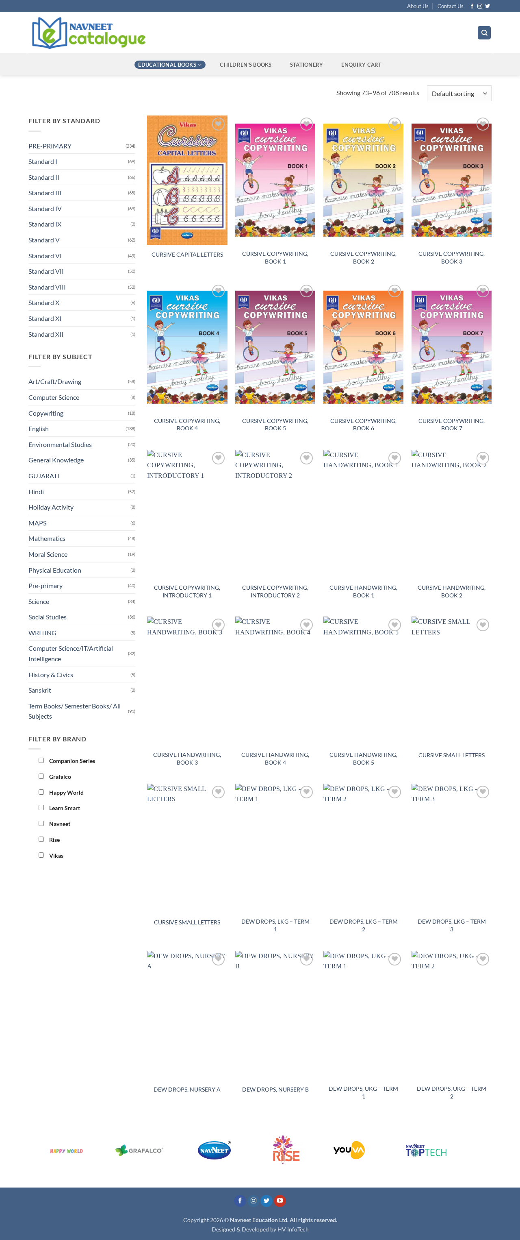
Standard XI (44, 318)
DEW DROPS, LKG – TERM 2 (363, 925)
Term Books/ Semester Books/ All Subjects (74, 711)
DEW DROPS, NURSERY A (187, 1089)
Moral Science (47, 554)
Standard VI (45, 255)
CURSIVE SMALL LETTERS (451, 755)
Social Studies (47, 617)
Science (38, 601)
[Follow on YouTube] (280, 1201)
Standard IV (45, 208)
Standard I (42, 161)
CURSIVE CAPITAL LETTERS (187, 254)
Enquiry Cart (361, 64)
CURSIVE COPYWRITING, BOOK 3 (451, 257)
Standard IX (44, 224)
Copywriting (45, 413)
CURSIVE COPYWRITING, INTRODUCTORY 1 (187, 591)
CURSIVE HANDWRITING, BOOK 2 (451, 591)
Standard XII (45, 334)
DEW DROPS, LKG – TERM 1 (275, 925)
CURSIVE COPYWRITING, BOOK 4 (187, 424)
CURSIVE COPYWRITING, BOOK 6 (363, 424)
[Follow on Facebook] (472, 6)
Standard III (44, 192)
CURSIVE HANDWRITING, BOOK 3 (187, 758)
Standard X (43, 302)
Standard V (44, 240)
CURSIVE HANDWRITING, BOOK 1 (363, 591)
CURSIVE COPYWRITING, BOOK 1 (275, 257)
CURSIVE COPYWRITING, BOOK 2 (363, 257)
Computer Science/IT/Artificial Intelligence (70, 653)
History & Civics (50, 674)
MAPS (37, 523)
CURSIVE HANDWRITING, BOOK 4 (275, 758)
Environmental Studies (60, 444)
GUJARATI (43, 475)
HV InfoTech (293, 1229)
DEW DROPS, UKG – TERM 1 (363, 1092)
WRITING (42, 632)
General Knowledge (56, 460)
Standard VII (46, 271)
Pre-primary (45, 585)
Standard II (43, 177)
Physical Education (54, 570)
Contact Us (451, 6)
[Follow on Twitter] (487, 6)
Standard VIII (47, 287)
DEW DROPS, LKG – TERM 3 (452, 925)
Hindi (36, 491)
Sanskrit (39, 690)
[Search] (484, 32)
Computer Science (53, 397)
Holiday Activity (51, 507)
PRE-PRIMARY (50, 146)
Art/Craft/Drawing (54, 381)
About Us (418, 6)
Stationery (306, 64)
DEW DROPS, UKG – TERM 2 (451, 1092)
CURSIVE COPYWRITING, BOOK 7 (451, 424)
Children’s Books (245, 64)
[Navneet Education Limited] (158, 32)
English (38, 428)
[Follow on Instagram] (479, 6)
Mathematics (46, 538)
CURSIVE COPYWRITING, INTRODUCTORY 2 (275, 591)
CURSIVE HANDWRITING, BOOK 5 (363, 758)
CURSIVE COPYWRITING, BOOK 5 (275, 424)
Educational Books (167, 64)
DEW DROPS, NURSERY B (275, 1089)
